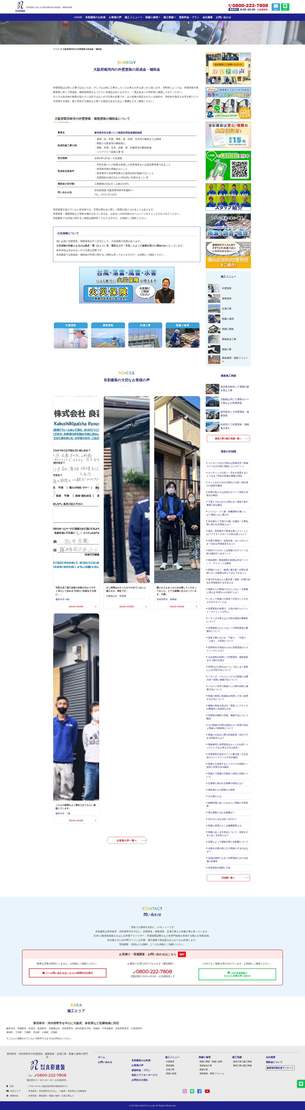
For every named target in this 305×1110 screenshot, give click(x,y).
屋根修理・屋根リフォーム (212, 1073)
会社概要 (208, 17)
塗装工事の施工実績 (242, 1061)
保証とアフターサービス (145, 1074)
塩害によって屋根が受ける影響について (227, 841)
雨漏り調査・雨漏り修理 (211, 1061)
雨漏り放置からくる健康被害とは (224, 825)
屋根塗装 (170, 1065)
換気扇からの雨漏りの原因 (221, 789)
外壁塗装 (170, 1061)
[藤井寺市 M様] (76, 502)
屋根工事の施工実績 (242, 1065)
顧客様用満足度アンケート (280, 1067)
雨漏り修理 (152, 17)
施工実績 (168, 17)
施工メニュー (133, 17)
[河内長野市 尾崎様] (177, 502)
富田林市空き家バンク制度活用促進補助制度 (118, 132)
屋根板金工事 (206, 1065)
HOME (78, 17)
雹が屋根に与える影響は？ (221, 812)
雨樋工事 (204, 1069)
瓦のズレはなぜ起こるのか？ (222, 819)
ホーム (101, 1057)
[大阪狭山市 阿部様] (126, 502)
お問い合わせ (223, 17)
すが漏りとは (214, 796)
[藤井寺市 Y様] (76, 718)
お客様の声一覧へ (126, 840)
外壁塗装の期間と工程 (218, 867)
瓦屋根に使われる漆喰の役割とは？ (225, 783)
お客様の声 (115, 17)
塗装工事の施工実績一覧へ (228, 438)
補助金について (274, 1062)
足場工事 (170, 1069)
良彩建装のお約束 (95, 17)
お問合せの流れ (140, 1079)
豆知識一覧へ (228, 877)
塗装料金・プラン (189, 17)
